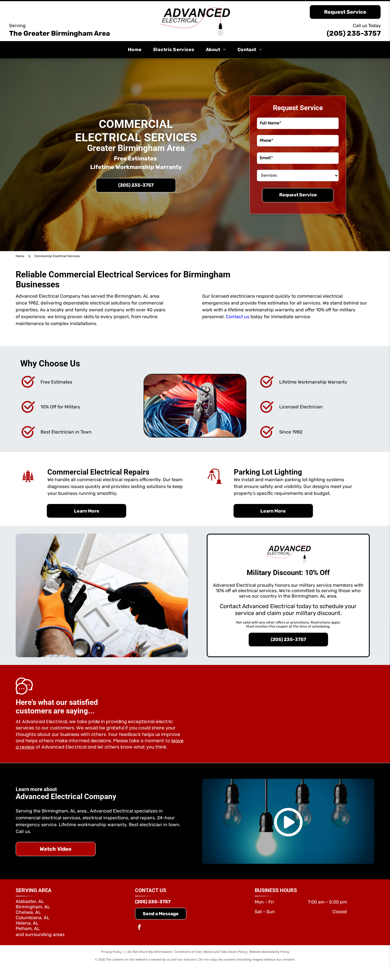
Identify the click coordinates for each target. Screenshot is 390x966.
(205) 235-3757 (354, 33)
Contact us (237, 316)
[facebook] (139, 928)
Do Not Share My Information (150, 951)
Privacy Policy (111, 951)
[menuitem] (135, 50)
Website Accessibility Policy (269, 951)
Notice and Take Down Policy (225, 951)
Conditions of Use (187, 951)
